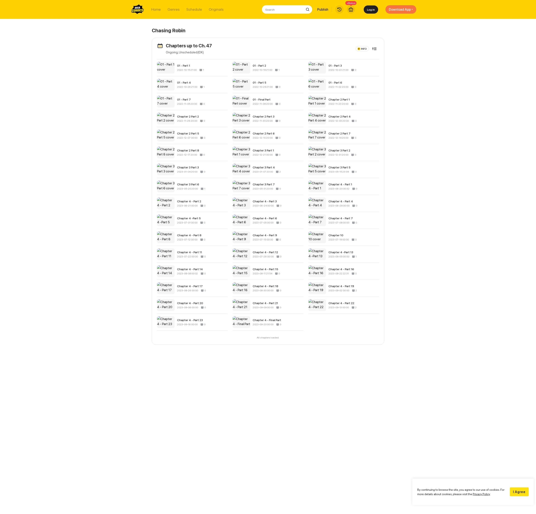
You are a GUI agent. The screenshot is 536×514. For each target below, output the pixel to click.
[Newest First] (374, 48)
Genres (174, 9)
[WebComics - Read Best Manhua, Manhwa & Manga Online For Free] (137, 9)
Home (156, 9)
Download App (400, 9)
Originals (216, 9)
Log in (371, 9)
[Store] (351, 9)
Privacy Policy (481, 494)
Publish (322, 9)
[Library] (339, 9)
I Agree (519, 492)
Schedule (194, 9)
